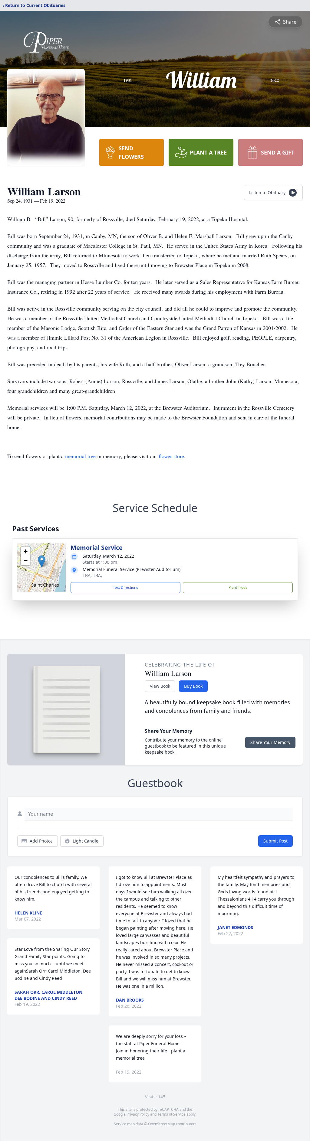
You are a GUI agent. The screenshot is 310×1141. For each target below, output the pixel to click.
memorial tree (80, 456)
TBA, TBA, (92, 575)
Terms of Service (171, 1114)
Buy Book (193, 686)
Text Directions (125, 587)
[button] (41, 561)
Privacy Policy (138, 1114)
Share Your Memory (270, 742)
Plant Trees (238, 587)
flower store (171, 456)
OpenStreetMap (161, 1123)
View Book (160, 686)
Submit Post (275, 841)
